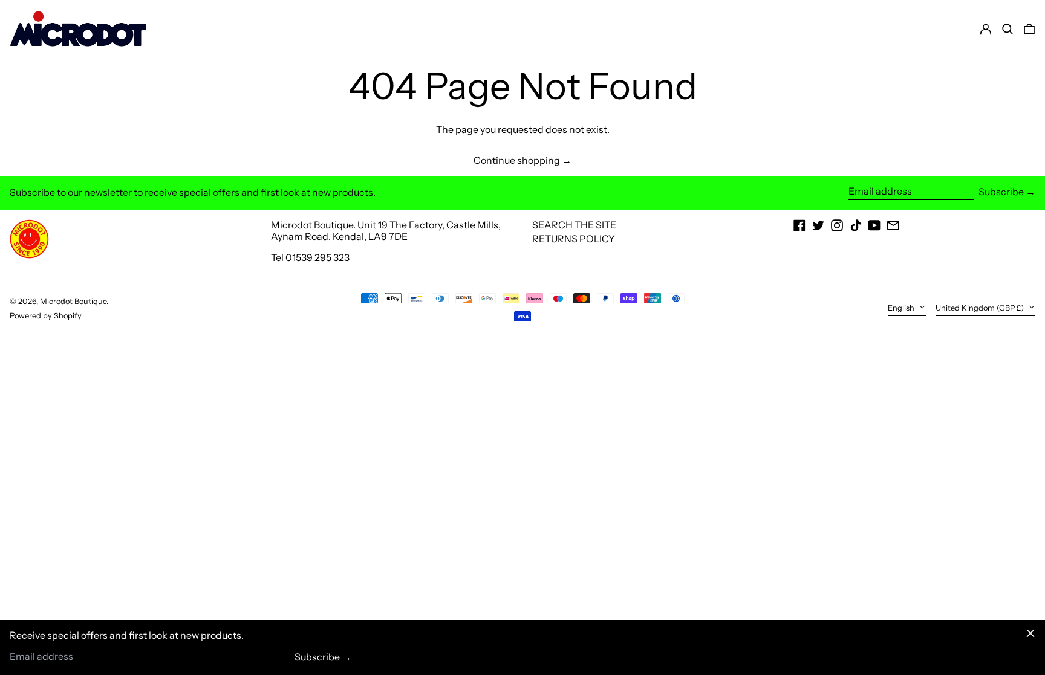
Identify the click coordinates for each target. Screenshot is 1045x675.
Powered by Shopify (46, 315)
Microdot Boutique (73, 301)
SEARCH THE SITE (574, 225)
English (902, 307)
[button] (1029, 29)
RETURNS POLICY (573, 239)
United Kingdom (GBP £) (981, 307)
